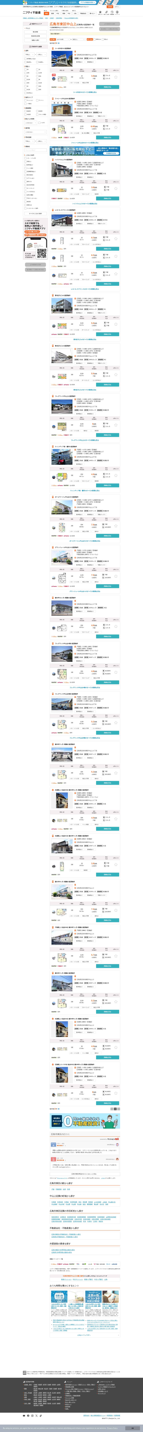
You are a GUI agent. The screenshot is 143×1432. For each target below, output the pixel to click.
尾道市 (101, 1221)
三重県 (49, 1395)
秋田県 (54, 1384)
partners (42, 1428)
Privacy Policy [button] (112, 1428)
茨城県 (55, 1388)
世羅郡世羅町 (56, 1219)
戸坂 (53, 1189)
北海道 (35, 1384)
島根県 (49, 1399)
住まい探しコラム (70, 1402)
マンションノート (62, 1178)
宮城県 (49, 1384)
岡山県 (40, 1399)
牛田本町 (60, 1202)
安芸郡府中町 (71, 1217)
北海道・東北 (28, 1384)
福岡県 (35, 1403)
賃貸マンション (72, 1384)
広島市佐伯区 (77, 1221)
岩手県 (45, 1384)
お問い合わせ (102, 1389)
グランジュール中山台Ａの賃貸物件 (66, 547)
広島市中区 (78, 1219)
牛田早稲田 (73, 1202)
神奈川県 (40, 1388)
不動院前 (59, 1189)
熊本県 (49, 1403)
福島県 (35, 1386)
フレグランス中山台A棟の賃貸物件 (66, 643)
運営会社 (86, 1415)
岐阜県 (40, 1395)
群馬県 (35, 1390)
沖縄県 (41, 1405)
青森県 (40, 1384)
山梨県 (40, 1393)
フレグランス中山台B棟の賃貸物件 (66, 694)
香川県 (35, 1401)
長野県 (45, 1393)
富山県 (49, 1393)
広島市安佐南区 (105, 1219)
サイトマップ (102, 1393)
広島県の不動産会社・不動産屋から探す (65, 1237)
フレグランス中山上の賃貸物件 (65, 396)
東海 (25, 1395)
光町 (106, 1204)
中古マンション (78, 1279)
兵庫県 (40, 1397)
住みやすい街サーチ (71, 1400)
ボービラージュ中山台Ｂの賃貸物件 (66, 497)
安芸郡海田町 (81, 1217)
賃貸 (66, 1384)
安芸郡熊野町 (91, 1217)
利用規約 (110, 1415)
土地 (105, 1279)
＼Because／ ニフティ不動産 (106, 1384)
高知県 (45, 1401)
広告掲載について (103, 1391)
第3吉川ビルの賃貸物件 (62, 295)
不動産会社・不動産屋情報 (72, 1395)
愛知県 (35, 1395)
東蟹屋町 (90, 1204)
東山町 (96, 1204)
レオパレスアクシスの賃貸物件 (65, 210)
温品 (84, 1204)
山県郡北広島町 (111, 1217)
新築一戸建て (88, 1279)
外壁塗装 (67, 1406)
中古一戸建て (98, 1279)
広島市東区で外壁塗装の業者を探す (63, 1250)
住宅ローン (68, 1404)
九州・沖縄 (27, 1403)
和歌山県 (59, 1397)
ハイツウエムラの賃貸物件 (64, 159)
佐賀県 (40, 1403)
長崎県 (45, 1403)
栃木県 (60, 1388)
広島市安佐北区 (57, 1221)
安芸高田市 (55, 1217)
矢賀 (64, 1189)
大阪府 (35, 1397)
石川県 (54, 1393)
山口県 (54, 1399)
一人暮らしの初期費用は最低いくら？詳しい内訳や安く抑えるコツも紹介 (75, 1306)
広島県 (35, 1399)
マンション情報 (69, 1398)
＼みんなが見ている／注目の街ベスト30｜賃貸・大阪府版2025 (58, 1306)
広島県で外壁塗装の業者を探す (62, 1252)
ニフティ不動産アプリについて (107, 1387)
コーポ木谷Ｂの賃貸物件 (63, 48)
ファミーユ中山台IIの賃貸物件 (65, 98)
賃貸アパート (82, 1384)
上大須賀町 (97, 1202)
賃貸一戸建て (91, 1384)
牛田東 (54, 1202)
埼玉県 (46, 1388)
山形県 (58, 1384)
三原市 (95, 1221)
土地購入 (67, 1393)
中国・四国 (27, 1399)
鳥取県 (45, 1399)
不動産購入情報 (69, 1387)
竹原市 (89, 1221)
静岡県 (45, 1395)
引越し (67, 1409)
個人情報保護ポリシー (98, 1415)
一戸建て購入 (69, 1391)
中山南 (79, 1204)
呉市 (84, 1221)
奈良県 (54, 1397)
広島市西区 (95, 1219)
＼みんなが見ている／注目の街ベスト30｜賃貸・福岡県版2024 (93, 1306)
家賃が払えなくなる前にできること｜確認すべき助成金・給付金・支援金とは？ (110, 1306)
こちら (103, 1178)
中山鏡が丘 (112, 1202)
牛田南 (66, 1202)
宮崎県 (58, 1403)
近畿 (25, 1397)
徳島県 (58, 1399)
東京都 (35, 1388)
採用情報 (117, 1415)
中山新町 (54, 1204)
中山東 (73, 1204)
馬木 (80, 1202)
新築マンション (66, 1279)
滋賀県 (49, 1397)
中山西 (68, 1204)
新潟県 (35, 1393)
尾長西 (85, 1202)
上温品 (105, 1202)
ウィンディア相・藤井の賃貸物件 (66, 446)
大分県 (54, 1403)
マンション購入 (69, 1389)
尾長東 (90, 1202)
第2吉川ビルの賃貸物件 (62, 346)
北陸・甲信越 (28, 1393)
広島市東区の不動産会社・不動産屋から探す (66, 1234)
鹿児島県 (36, 1405)
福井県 (58, 1393)
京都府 (45, 1397)
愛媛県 (40, 1401)
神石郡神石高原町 (67, 1219)
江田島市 (63, 1217)
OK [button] (133, 1428)
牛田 (68, 1189)
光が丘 (102, 1204)
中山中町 (61, 1204)
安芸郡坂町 (101, 1217)
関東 (25, 1388)
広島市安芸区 (67, 1221)
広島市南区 (86, 1219)
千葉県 (50, 1388)
